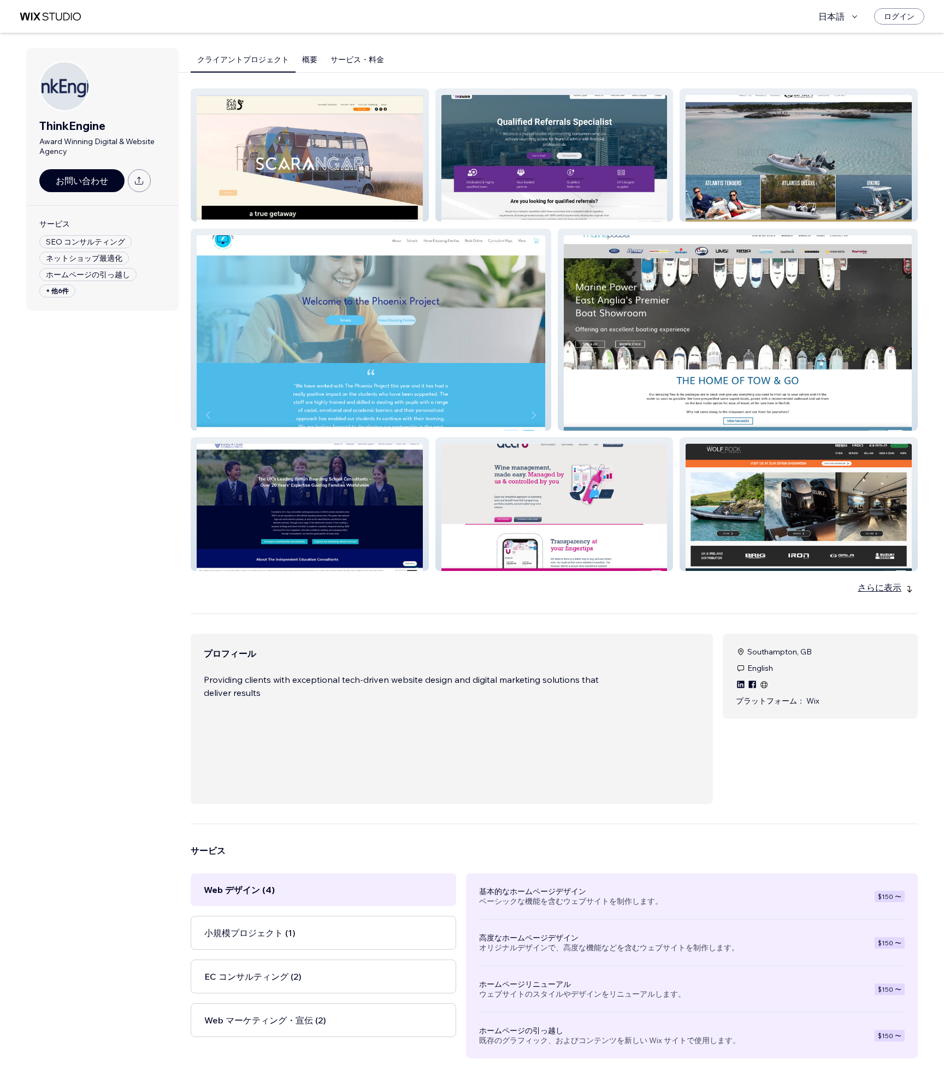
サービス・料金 (357, 59)
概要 (309, 59)
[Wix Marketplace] (50, 16)
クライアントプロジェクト (243, 59)
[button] (310, 155)
